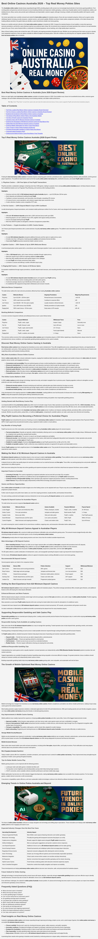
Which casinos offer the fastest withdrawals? (15, 902)
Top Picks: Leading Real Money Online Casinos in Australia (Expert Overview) (27, 110)
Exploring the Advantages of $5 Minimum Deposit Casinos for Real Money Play (27, 121)
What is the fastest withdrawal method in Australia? (16, 910)
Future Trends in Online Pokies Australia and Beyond (20, 127)
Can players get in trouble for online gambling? (15, 900)
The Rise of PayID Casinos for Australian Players (19, 117)
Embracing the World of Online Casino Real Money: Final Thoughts (24, 133)
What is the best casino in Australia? (12, 890)
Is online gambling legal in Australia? (13, 894)
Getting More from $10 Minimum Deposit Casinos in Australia (22, 123)
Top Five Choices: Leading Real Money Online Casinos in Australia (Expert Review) (29, 111)
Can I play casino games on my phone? (13, 912)
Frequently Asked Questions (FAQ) (15, 131)
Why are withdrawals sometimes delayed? (14, 904)
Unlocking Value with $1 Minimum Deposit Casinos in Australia (23, 119)
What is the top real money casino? (12, 892)
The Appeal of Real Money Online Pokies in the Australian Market (24, 115)
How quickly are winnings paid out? (12, 906)
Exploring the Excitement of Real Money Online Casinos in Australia (24, 113)
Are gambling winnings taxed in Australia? (14, 898)
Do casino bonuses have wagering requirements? (16, 908)
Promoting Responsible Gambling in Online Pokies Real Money (23, 129)
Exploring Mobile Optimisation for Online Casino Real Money (22, 125)
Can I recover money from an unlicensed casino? (16, 896)
